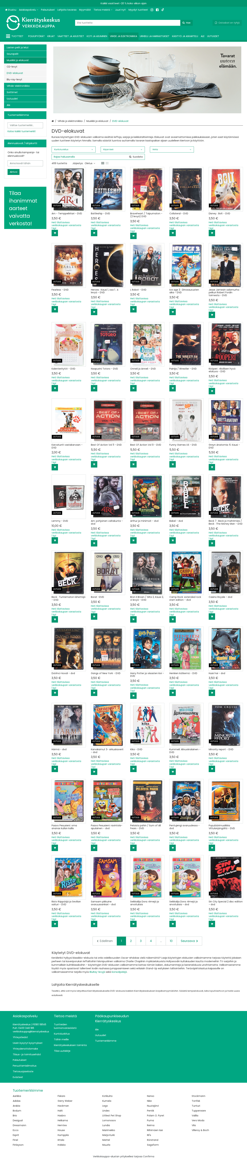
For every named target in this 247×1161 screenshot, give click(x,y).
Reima (150, 1125)
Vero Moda (198, 1120)
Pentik (150, 1110)
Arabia (16, 1105)
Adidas (16, 1101)
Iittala (61, 1140)
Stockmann (198, 1096)
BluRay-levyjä (97, 972)
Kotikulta (107, 1096)
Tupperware (199, 1110)
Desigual (18, 1120)
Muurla (106, 1145)
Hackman (63, 1105)
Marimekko (108, 1130)
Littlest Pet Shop (111, 1115)
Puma (150, 1120)
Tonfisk (196, 1101)
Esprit (16, 1135)
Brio (15, 1115)
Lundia (106, 1125)
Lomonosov (109, 1120)
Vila (194, 1125)
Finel (15, 1140)
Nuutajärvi (153, 1105)
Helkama (63, 1120)
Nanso (150, 1096)
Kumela (106, 1101)
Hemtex (62, 1125)
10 (171, 941)
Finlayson (18, 1145)
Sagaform (153, 1145)
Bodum (17, 1110)
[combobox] (134, 23)
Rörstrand (152, 1140)
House (61, 1130)
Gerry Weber (65, 1101)
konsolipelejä (119, 972)
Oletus (88, 163)
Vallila (195, 1115)
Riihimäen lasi (155, 1130)
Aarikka (17, 1096)
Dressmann (19, 1125)
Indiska (62, 1145)
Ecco (15, 1130)
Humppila (63, 1135)
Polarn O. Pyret (155, 1115)
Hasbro (62, 1115)
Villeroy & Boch (200, 1130)
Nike (149, 1101)
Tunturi (196, 1105)
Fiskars (61, 1096)
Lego (105, 1105)
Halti (60, 1110)
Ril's (149, 1135)
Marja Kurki (108, 1135)
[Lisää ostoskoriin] (55, 233)
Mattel (106, 1140)
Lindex (106, 1110)
